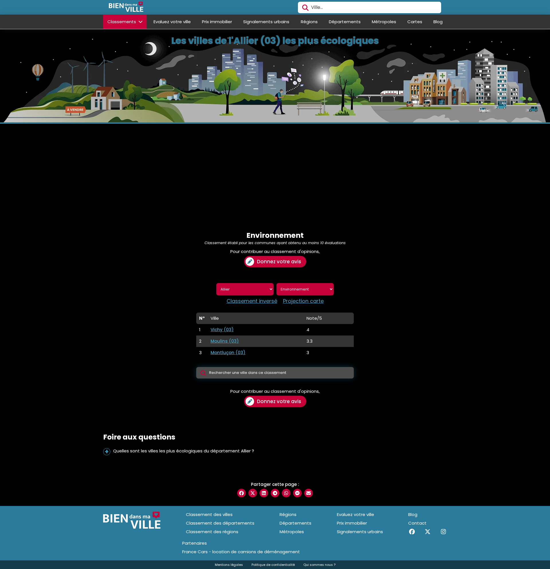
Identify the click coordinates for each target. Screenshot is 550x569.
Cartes (414, 22)
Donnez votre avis (279, 261)
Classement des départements (220, 523)
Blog (438, 22)
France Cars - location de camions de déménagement (241, 552)
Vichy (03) (222, 330)
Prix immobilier (217, 22)
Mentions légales (229, 564)
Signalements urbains (266, 22)
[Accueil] (126, 7)
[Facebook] (411, 532)
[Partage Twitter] (252, 493)
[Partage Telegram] (275, 493)
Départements (345, 22)
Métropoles (384, 22)
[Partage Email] (308, 493)
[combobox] (369, 7)
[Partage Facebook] (241, 493)
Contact (417, 523)
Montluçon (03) (228, 353)
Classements (122, 22)
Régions (309, 22)
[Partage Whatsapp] (286, 493)
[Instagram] (443, 532)
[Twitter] (427, 532)
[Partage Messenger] (297, 493)
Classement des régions (212, 532)
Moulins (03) (225, 341)
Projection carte (303, 301)
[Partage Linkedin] (264, 493)
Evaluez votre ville (172, 22)
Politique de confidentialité (273, 564)
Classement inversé (252, 301)
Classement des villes (209, 514)
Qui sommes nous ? (319, 564)
